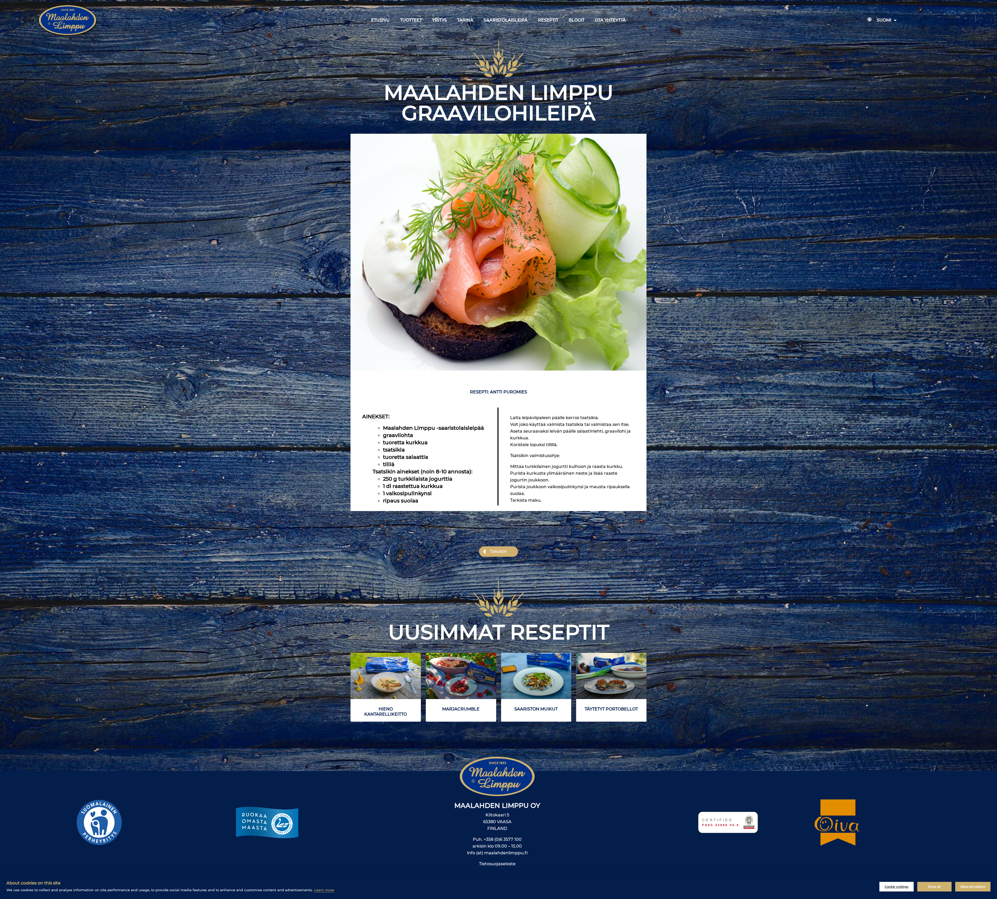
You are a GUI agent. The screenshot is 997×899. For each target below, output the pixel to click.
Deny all (934, 887)
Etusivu (380, 20)
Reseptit (548, 20)
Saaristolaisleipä (506, 20)
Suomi (884, 20)
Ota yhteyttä (610, 20)
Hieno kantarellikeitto (385, 712)
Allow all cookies (973, 887)
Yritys (439, 20)
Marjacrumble (461, 709)
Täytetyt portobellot (611, 709)
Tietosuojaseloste (497, 863)
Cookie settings (896, 887)
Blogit (576, 20)
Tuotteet (411, 20)
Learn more (324, 890)
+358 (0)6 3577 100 (503, 839)
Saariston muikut (536, 709)
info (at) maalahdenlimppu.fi (497, 852)
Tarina (465, 20)
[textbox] (424, 464)
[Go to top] (940, 816)
